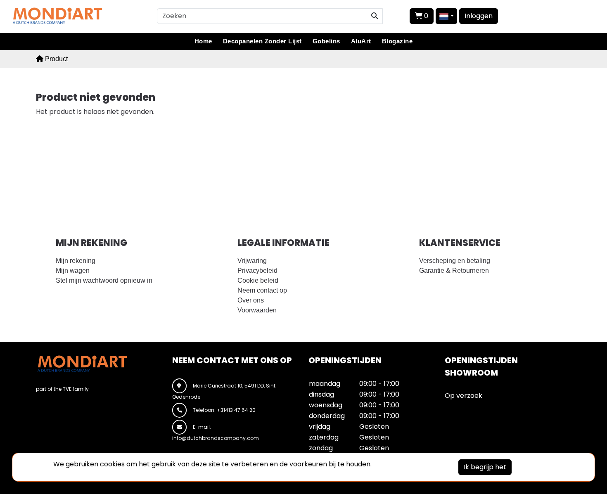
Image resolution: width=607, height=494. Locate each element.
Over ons (250, 300)
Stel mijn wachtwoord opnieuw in (104, 280)
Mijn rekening (75, 260)
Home (203, 41)
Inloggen (479, 16)
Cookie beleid (257, 280)
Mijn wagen (73, 270)
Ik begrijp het (485, 467)
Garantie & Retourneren (454, 270)
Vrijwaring (252, 260)
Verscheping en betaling (454, 260)
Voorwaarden (257, 310)
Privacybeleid (257, 270)
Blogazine (397, 41)
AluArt (361, 41)
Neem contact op (262, 290)
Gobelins (326, 41)
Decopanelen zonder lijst (262, 41)
